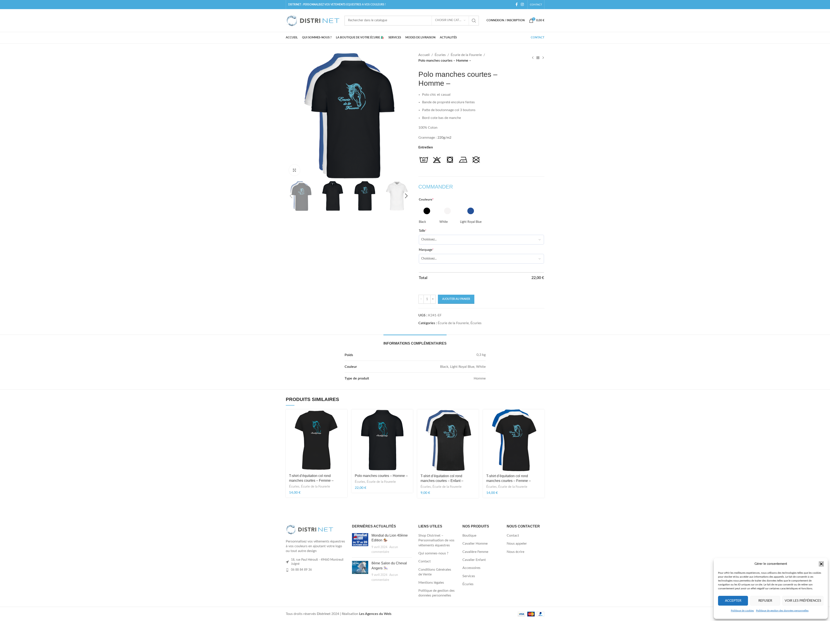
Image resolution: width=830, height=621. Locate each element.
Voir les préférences (803, 600)
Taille (422, 230)
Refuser (765, 600)
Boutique (469, 535)
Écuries (440, 55)
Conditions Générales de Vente (434, 572)
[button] (821, 564)
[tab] (415, 341)
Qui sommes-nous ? (433, 553)
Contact (424, 561)
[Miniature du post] (360, 543)
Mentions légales (431, 582)
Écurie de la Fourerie (466, 55)
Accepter (733, 600)
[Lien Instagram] (522, 4)
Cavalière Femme (475, 552)
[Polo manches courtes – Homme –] (382, 440)
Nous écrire (515, 552)
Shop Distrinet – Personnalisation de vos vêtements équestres (436, 540)
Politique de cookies (742, 610)
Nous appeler (517, 543)
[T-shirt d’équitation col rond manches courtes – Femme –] (316, 440)
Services (468, 576)
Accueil (424, 55)
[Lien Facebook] (516, 4)
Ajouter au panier (456, 299)
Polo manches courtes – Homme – (381, 476)
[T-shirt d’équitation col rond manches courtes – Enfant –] (448, 440)
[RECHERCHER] (474, 21)
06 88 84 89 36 (301, 569)
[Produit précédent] (532, 57)
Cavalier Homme (475, 543)
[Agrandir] (294, 170)
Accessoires (471, 568)
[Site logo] (313, 20)
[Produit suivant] (543, 57)
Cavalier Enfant (474, 560)
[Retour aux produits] (538, 57)
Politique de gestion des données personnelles (782, 610)
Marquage (426, 249)
